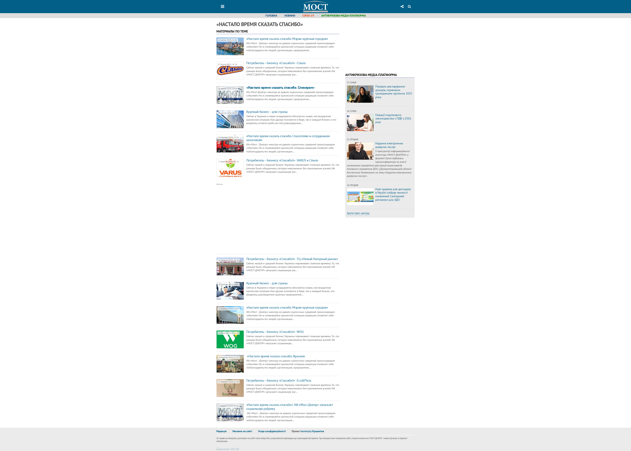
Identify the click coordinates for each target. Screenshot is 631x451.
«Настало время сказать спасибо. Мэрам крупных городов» (287, 39)
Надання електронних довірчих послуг (389, 145)
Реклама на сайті (242, 431)
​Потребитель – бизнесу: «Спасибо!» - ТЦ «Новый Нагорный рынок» (292, 259)
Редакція (221, 431)
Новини (289, 15)
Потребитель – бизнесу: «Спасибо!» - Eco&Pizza (278, 380)
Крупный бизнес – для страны (267, 112)
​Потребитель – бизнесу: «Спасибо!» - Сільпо (276, 63)
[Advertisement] (264, 219)
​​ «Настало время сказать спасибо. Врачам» (275, 356)
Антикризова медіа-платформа (343, 15)
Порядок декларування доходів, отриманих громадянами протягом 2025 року (393, 91)
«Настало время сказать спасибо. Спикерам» (280, 87)
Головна (271, 15)
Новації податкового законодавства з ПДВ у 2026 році (393, 118)
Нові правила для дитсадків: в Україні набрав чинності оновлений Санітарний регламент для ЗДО (393, 194)
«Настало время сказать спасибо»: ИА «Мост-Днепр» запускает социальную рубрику (289, 407)
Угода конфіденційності (272, 431)
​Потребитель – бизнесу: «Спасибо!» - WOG (275, 332)
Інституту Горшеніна (312, 431)
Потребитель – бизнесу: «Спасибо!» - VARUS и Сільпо (282, 160)
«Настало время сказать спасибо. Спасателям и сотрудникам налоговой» (288, 138)
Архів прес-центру (358, 213)
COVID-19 (308, 15)
